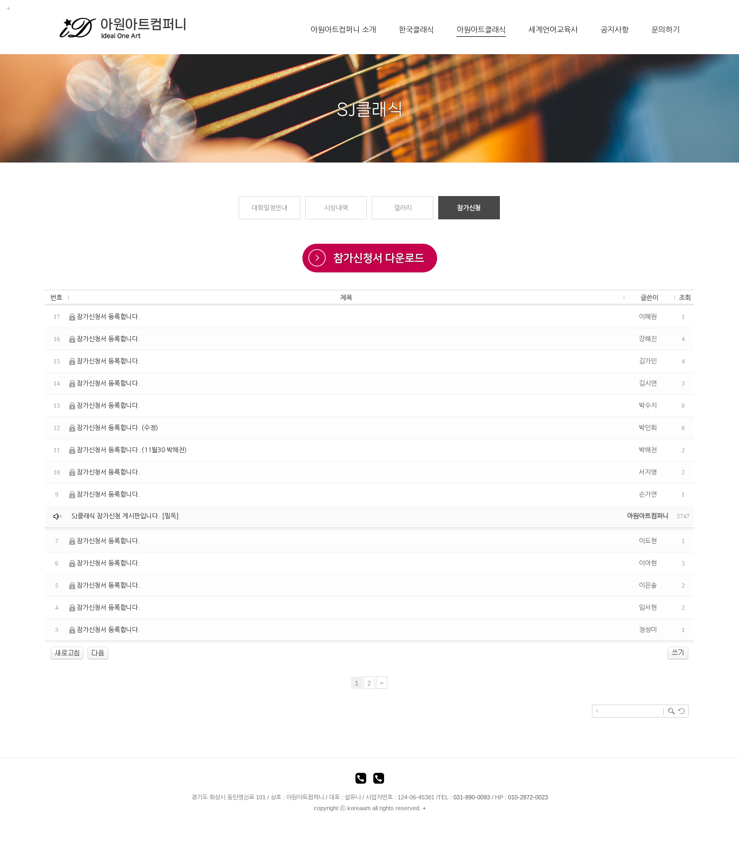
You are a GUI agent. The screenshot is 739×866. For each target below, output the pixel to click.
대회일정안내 (269, 208)
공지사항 (615, 30)
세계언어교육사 (553, 30)
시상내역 (336, 208)
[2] (98, 653)
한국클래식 (416, 30)
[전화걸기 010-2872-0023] (379, 780)
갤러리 (403, 208)
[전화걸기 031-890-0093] (361, 780)
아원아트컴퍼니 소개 (343, 30)
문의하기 (665, 30)
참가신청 (469, 208)
